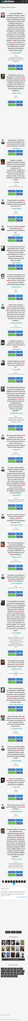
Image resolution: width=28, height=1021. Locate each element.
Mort (8, 976)
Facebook (3, 1019)
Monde (21, 968)
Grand (2, 973)
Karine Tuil (16, 449)
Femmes (21, 973)
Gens (11, 971)
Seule (11, 976)
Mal (2, 976)
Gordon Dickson (16, 287)
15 (14, 881)
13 (8, 881)
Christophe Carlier (16, 323)
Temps (15, 971)
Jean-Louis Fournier (16, 525)
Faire (15, 968)
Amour (2, 968)
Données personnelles (11, 1019)
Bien (9, 968)
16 (16, 881)
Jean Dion (16, 235)
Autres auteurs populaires (13, 959)
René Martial (16, 495)
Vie (17, 968)
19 (24, 881)
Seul (6, 973)
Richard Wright (16, 761)
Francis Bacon (17, 349)
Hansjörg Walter (16, 53)
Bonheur (15, 976)
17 (19, 881)
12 (6, 881)
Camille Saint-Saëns (17, 413)
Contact (18, 1019)
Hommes (3, 971)
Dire (9, 973)
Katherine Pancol (17, 669)
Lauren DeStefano (16, 583)
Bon (18, 973)
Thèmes (19, 932)
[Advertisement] (14, 123)
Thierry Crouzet (16, 557)
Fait (6, 968)
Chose (22, 971)
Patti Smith (16, 787)
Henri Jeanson (17, 148)
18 (21, 881)
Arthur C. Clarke (17, 859)
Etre (12, 968)
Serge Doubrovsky (16, 811)
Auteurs (8, 932)
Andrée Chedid (16, 208)
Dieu (15, 973)
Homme (7, 971)
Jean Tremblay (17, 633)
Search (13, 932)
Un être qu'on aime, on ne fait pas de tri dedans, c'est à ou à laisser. (16, 807)
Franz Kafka (16, 369)
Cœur (12, 973)
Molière (16, 182)
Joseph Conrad (17, 93)
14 (11, 881)
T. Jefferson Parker (16, 728)
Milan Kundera (16, 263)
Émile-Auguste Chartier (17, 704)
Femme (18, 971)
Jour (5, 976)
